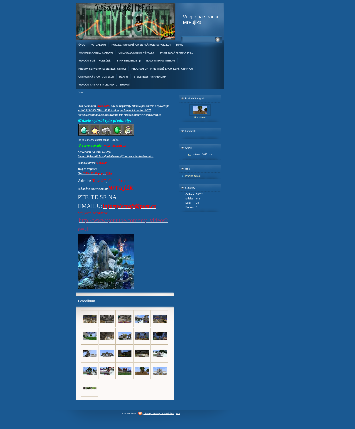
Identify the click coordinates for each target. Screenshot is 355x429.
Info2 (179, 44)
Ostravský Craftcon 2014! (96, 76)
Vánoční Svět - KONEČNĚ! (94, 60)
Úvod (81, 44)
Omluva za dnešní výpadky (137, 52)
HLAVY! (123, 76)
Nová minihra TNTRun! (160, 60)
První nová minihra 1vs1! (176, 52)
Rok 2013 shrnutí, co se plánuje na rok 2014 (141, 44)
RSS (178, 413)
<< (189, 154)
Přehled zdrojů (192, 176)
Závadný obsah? (151, 413)
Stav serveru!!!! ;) (129, 60)
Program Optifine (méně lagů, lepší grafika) (162, 68)
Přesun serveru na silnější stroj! (102, 68)
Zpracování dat (167, 413)
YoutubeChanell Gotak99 (95, 52)
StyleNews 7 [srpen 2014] (150, 76)
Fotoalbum (98, 44)
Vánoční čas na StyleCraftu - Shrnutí (104, 84)
